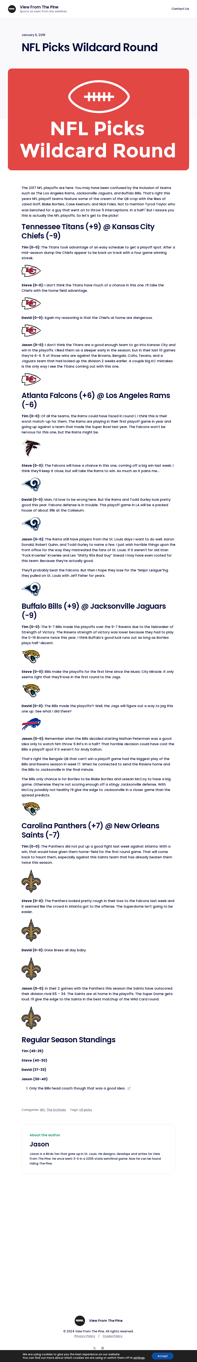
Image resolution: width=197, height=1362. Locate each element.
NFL (42, 1110)
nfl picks (85, 1110)
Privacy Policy (84, 1336)
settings (139, 1357)
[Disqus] (98, 1234)
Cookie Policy (113, 1336)
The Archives (56, 1110)
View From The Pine (39, 7)
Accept (163, 1356)
